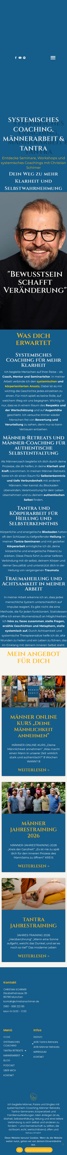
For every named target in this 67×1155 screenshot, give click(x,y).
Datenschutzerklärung (38, 1150)
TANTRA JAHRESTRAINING (33, 922)
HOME (6, 1037)
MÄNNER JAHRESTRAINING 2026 (33, 829)
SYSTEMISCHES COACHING (11, 1043)
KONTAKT (8, 1075)
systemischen (47, 381)
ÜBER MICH (9, 1070)
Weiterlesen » (33, 770)
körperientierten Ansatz (22, 386)
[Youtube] (20, 57)
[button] (53, 58)
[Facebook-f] (15, 57)
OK (19, 1150)
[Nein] (62, 1144)
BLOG (6, 1060)
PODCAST (9, 1065)
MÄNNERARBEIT (11, 1055)
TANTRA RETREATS (13, 1050)
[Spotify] (24, 57)
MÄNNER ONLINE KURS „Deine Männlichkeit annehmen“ (33, 726)
